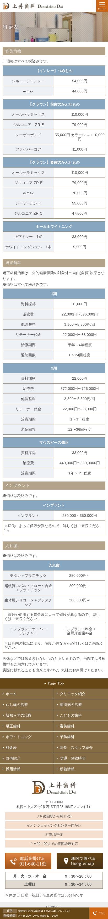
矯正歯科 (13, 726)
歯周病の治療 (71, 704)
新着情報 (67, 769)
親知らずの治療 (18, 715)
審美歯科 (67, 726)
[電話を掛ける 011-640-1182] (28, 861)
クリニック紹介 (72, 694)
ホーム (11, 694)
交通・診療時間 (72, 758)
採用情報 (13, 769)
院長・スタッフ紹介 (76, 747)
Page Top (54, 683)
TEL (98, 913)
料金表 (11, 747)
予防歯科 (67, 737)
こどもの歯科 (71, 715)
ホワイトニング (18, 737)
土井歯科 (33, 6)
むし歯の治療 (17, 704)
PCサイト (54, 907)
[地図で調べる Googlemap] (80, 861)
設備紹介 (13, 758)
